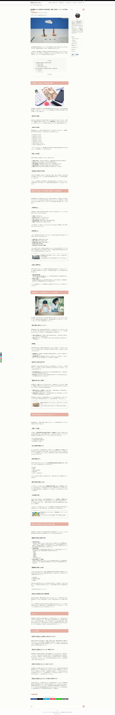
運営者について (74, 49)
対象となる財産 (40, 65)
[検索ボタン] (83, 2)
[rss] (83, 0)
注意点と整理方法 (41, 72)
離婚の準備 (73, 40)
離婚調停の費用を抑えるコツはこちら (39, 589)
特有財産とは (40, 71)
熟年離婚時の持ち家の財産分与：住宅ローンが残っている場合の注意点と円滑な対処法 (53, 256)
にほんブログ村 (73, 55)
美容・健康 (73, 51)
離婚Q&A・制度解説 (34, 12)
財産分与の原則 (40, 64)
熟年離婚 (73, 36)
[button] (34, 699)
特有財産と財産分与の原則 (42, 66)
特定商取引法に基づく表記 (65, 712)
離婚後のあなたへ (74, 45)
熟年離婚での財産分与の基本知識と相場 (43, 62)
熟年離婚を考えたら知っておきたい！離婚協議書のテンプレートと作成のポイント (53, 513)
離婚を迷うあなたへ (75, 43)
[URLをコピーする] (65, 699)
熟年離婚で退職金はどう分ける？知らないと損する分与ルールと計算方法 (53, 403)
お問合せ (70, 712)
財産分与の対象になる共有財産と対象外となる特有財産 (46, 68)
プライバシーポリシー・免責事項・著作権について (53, 712)
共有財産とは (40, 69)
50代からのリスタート (36, 2)
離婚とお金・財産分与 (75, 38)
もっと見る (49, 74)
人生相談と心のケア (75, 47)
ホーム (44, 712)
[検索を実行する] (83, 9)
